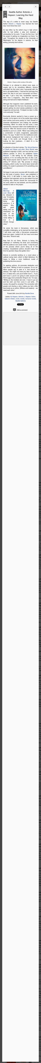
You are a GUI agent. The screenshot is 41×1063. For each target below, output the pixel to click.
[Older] (9, 6)
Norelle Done (29, 293)
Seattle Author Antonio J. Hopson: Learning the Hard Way (20, 15)
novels (22, 299)
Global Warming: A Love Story (8, 191)
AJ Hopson (14, 296)
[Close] (36, 6)
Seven (23, 174)
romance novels (30, 299)
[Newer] (5, 6)
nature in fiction (10, 299)
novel (17, 299)
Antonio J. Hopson (15, 24)
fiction (33, 296)
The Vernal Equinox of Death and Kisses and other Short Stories (20, 148)
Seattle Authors (20, 301)
